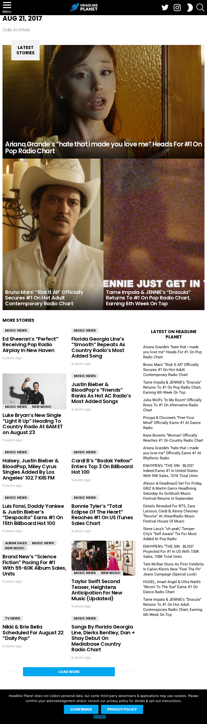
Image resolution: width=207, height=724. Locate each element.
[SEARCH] (200, 7)
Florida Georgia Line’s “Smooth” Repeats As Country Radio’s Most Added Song (98, 347)
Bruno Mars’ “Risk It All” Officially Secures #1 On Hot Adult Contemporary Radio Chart (171, 369)
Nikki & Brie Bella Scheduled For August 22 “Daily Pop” (33, 632)
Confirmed (81, 709)
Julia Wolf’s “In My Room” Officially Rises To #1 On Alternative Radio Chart (172, 405)
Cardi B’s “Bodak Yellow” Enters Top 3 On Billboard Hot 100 (102, 466)
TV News (12, 618)
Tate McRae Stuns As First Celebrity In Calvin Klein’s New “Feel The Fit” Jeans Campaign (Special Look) (173, 569)
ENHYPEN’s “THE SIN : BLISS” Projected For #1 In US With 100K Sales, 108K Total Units (171, 551)
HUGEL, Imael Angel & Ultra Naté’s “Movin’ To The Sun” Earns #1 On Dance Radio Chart (172, 587)
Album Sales (16, 543)
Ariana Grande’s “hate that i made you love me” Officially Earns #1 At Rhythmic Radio (172, 453)
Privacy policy (122, 709)
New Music (42, 406)
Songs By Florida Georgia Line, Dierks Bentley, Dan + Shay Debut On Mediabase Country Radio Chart (103, 638)
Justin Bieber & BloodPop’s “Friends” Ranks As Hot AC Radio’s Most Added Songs (101, 393)
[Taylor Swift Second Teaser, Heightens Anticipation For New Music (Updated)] (103, 558)
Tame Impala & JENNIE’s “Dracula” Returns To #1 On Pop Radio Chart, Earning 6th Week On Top (172, 387)
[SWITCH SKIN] (190, 7)
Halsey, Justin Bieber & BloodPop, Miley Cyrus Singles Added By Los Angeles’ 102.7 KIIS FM (31, 469)
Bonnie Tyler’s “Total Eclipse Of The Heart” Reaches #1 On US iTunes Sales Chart (102, 515)
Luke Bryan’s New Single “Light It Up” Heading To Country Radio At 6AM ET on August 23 (33, 424)
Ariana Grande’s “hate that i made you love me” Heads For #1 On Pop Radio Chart (172, 352)
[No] (99, 717)
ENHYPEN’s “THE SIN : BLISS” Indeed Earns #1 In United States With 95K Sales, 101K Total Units (170, 470)
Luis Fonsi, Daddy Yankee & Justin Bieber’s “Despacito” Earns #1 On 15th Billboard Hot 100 (33, 515)
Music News (16, 330)
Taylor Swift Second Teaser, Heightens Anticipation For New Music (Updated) (96, 590)
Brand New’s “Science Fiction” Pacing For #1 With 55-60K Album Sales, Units (34, 565)
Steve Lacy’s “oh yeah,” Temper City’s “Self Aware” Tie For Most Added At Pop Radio (170, 534)
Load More (69, 671)
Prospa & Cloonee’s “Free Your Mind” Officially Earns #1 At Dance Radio (172, 422)
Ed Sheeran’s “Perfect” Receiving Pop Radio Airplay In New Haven (30, 344)
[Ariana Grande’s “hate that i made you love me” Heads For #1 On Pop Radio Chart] (103, 102)
